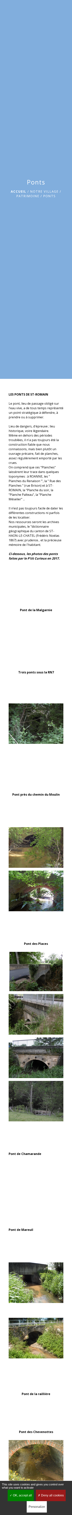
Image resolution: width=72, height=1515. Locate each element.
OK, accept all (22, 1495)
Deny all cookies (52, 1495)
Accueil (18, 191)
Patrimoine (27, 196)
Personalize (37, 1506)
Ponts (49, 196)
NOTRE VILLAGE (44, 191)
